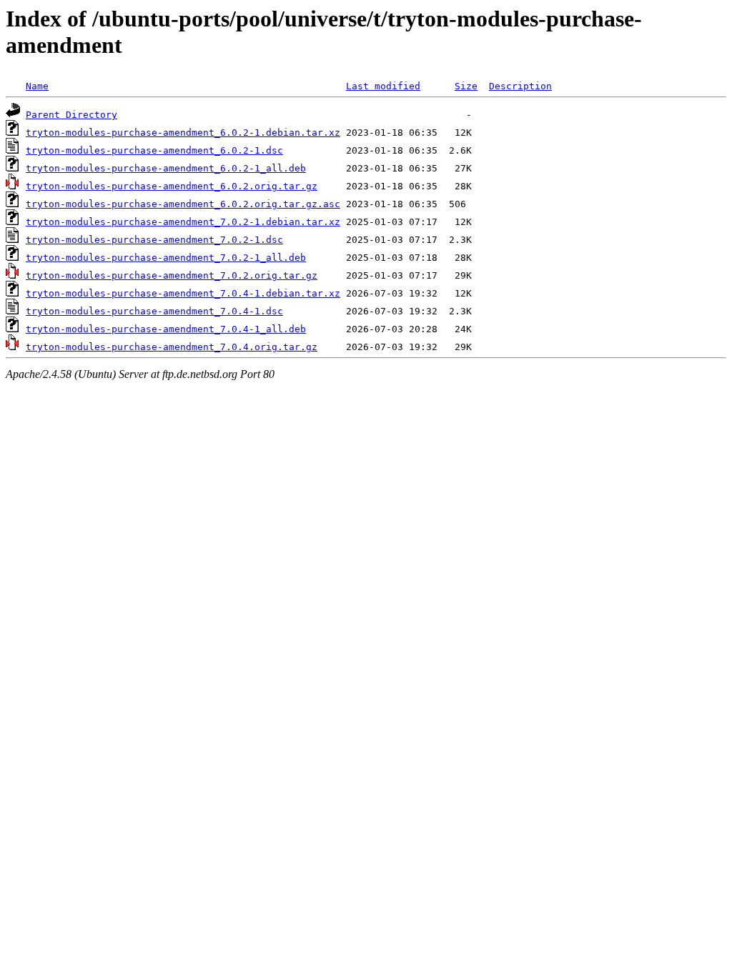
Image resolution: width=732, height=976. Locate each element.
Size (466, 86)
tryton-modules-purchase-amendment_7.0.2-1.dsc (154, 239)
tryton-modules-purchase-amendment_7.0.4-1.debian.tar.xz (183, 293)
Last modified (383, 86)
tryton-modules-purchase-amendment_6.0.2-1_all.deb (166, 168)
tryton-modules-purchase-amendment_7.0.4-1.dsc (154, 311)
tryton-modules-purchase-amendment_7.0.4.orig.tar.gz (171, 347)
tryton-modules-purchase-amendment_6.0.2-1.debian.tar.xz (183, 132)
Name (37, 86)
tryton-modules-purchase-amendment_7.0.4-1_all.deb (166, 329)
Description (520, 86)
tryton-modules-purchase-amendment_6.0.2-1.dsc (154, 150)
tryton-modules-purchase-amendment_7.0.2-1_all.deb (166, 257)
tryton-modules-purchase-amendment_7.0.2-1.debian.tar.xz (183, 221)
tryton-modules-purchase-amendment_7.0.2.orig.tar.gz (171, 275)
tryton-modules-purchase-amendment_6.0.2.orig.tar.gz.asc (183, 204)
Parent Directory (71, 114)
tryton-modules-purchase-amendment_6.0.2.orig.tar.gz (171, 186)
